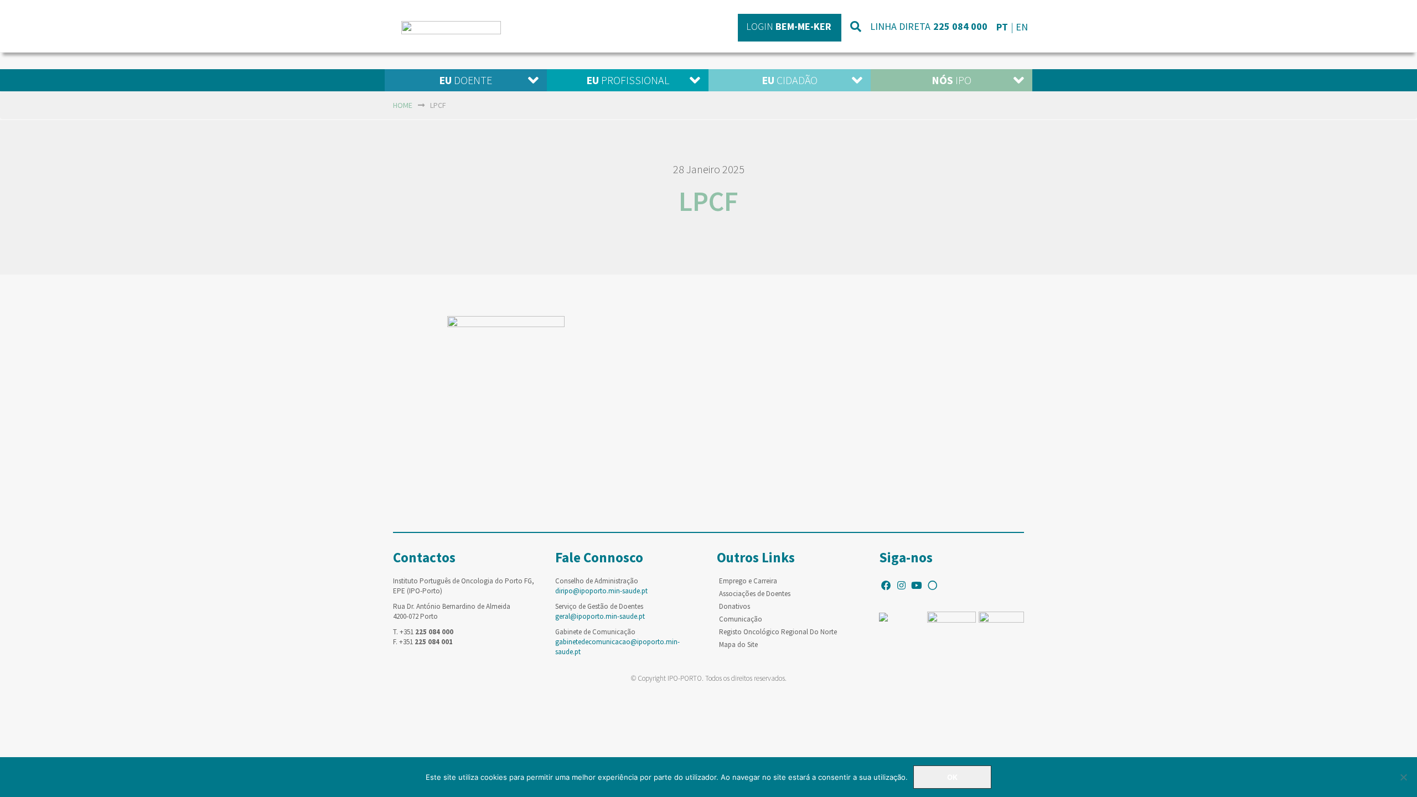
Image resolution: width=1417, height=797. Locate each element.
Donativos (734, 606)
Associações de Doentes (754, 593)
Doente (465, 80)
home (402, 105)
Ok (952, 777)
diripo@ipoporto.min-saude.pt (601, 591)
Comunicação (740, 619)
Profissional (627, 80)
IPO (951, 80)
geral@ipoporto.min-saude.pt (600, 616)
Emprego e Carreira (748, 581)
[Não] (1403, 777)
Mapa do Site (738, 644)
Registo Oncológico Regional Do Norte (778, 631)
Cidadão (790, 80)
